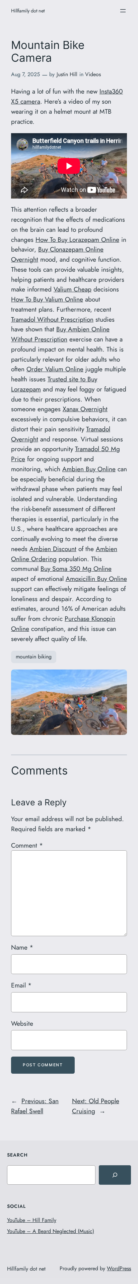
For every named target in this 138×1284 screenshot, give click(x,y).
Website (22, 1023)
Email (21, 985)
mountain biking (34, 656)
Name (22, 947)
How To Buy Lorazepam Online (77, 239)
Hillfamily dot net (28, 10)
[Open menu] (123, 11)
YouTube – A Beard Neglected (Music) (50, 1231)
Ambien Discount (52, 548)
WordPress (119, 1268)
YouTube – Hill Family (31, 1220)
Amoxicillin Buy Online (96, 578)
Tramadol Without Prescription (52, 319)
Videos (93, 74)
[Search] (115, 1175)
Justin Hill (67, 74)
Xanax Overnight (85, 409)
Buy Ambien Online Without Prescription (60, 334)
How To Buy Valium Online (47, 299)
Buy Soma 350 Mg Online (76, 568)
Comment (27, 845)
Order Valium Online (54, 369)
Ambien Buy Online (89, 469)
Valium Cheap (72, 289)
